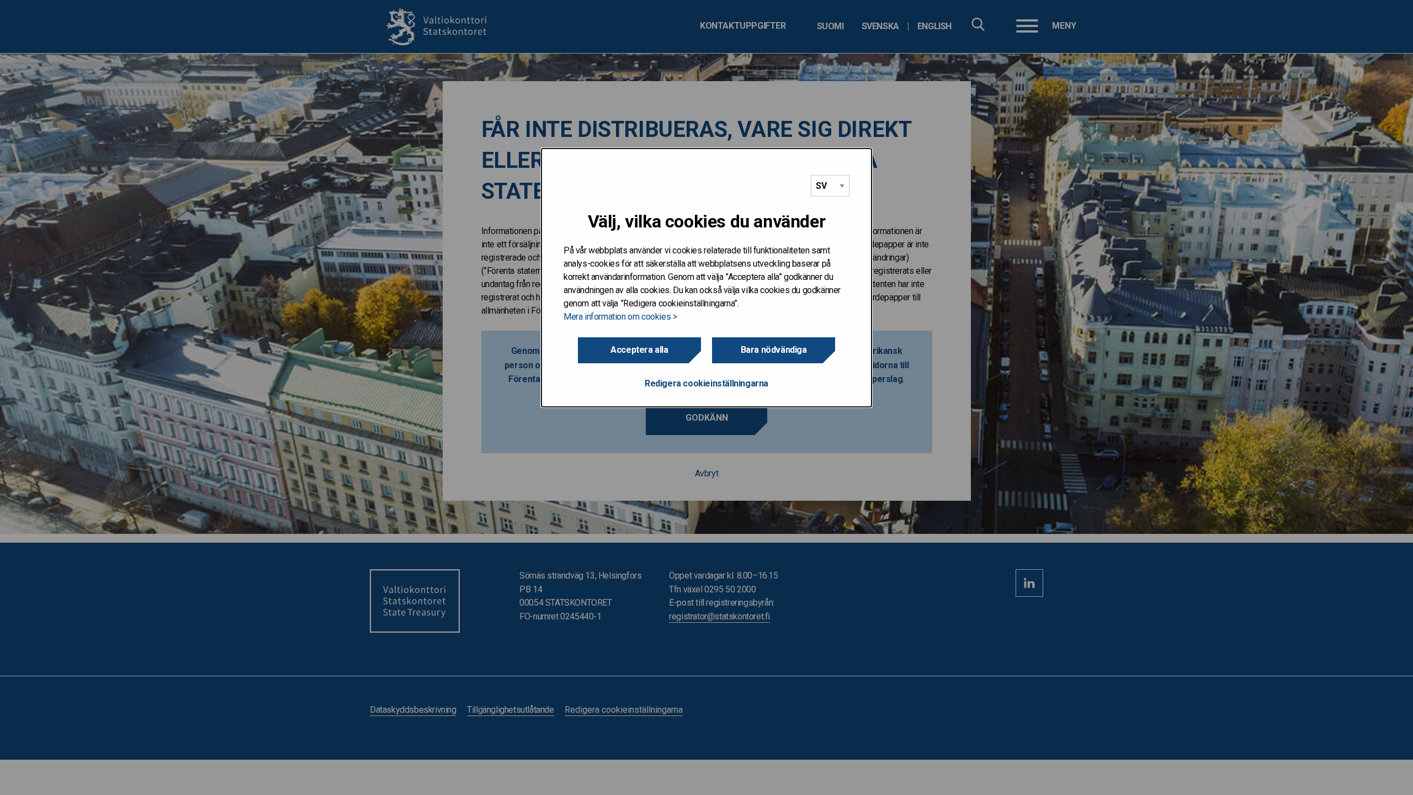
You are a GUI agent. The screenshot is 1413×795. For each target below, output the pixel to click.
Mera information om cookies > (620, 316)
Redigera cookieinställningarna (706, 383)
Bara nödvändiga (774, 349)
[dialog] (706, 277)
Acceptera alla (639, 349)
